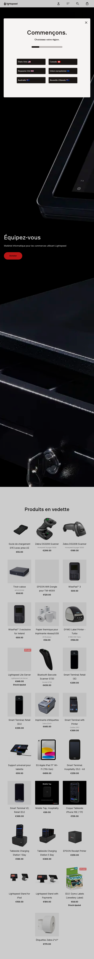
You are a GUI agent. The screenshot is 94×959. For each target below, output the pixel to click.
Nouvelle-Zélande (58, 80)
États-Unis (22, 62)
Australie (22, 80)
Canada (53, 62)
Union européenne (58, 71)
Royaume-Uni (24, 71)
